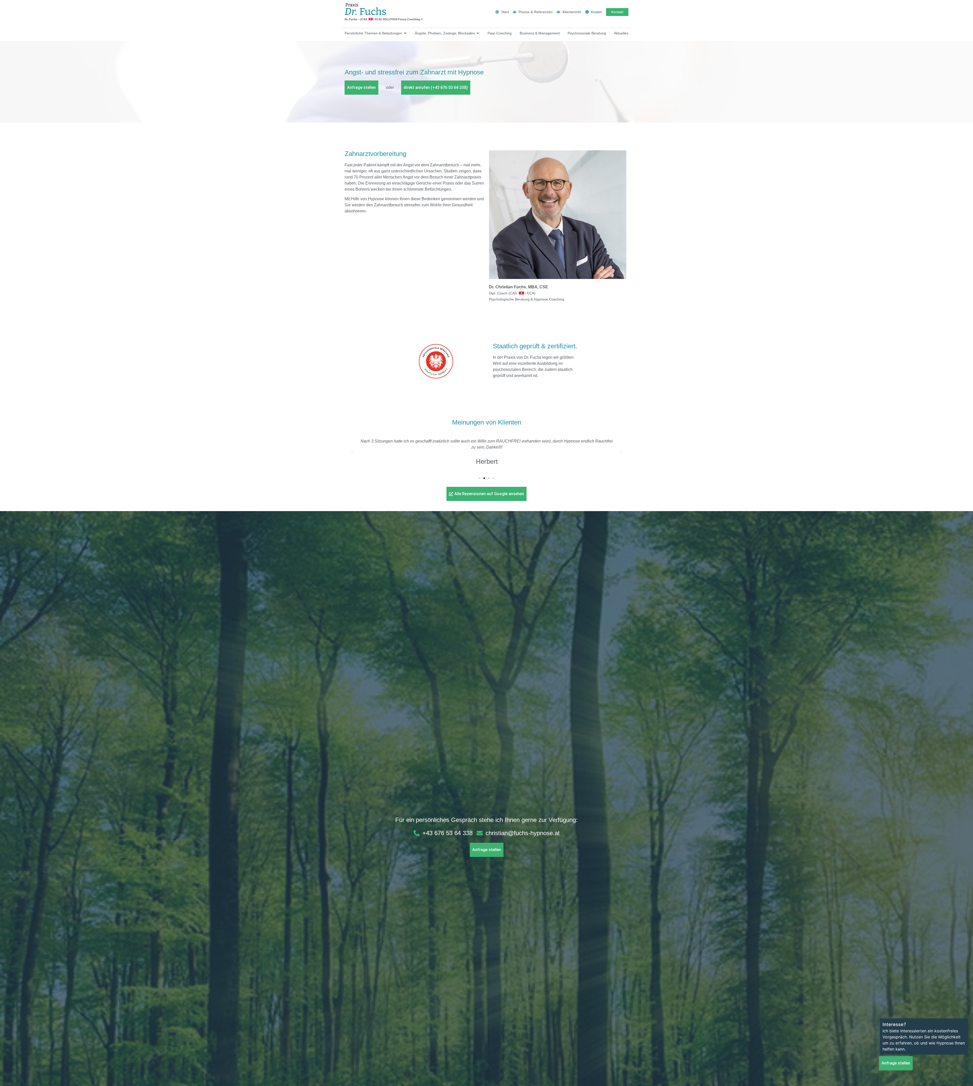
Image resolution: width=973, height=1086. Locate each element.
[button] (352, 452)
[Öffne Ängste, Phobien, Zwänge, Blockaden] (478, 33)
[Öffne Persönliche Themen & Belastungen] (405, 33)
